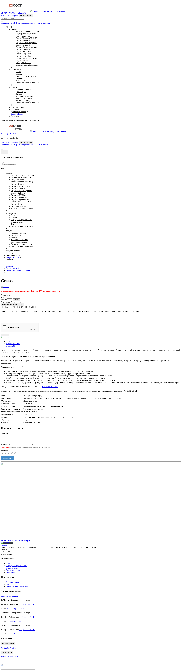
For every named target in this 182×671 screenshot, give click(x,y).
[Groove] (5, 287)
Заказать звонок (8, 644)
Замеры (19, 94)
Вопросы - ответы (23, 89)
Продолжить (8, 458)
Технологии (21, 80)
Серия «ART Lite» (23, 51)
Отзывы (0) (10, 346)
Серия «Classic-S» (23, 45)
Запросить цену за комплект (12, 305)
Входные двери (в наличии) (27, 31)
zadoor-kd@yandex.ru (15, 609)
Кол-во (4, 300)
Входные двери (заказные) (27, 65)
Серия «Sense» (22, 60)
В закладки (5, 302)
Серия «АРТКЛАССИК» (26, 58)
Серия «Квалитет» (23, 40)
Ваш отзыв (5, 444)
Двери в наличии (23, 36)
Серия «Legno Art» (24, 54)
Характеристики (13, 344)
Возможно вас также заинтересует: (15, 540)
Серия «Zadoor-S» (23, 49)
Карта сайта (11, 572)
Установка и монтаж (24, 96)
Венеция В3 (6, 545)
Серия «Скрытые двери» (26, 47)
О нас (18, 72)
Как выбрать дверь (24, 98)
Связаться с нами (13, 570)
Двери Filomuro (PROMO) (27, 38)
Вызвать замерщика (9, 596)
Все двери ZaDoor (23, 63)
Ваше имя (5, 434)
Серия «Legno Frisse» (25, 56)
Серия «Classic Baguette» (26, 43)
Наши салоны (21, 78)
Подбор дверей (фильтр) (26, 34)
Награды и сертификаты (26, 76)
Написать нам (7, 652)
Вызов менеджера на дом (26, 100)
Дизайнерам (21, 92)
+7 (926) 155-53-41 (27, 604)
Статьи (19, 74)
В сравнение (16, 302)
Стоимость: (6, 295)
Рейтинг (4, 450)
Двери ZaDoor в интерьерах (27, 83)
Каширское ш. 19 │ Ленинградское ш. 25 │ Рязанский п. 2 (25, 23)
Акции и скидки (13, 582)
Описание (10, 341)
